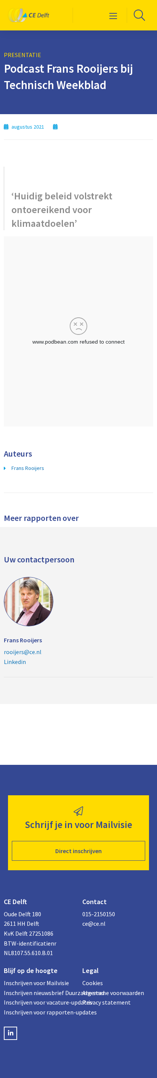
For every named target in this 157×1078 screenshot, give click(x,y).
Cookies (92, 983)
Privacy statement (106, 1002)
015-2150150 (98, 914)
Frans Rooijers (27, 468)
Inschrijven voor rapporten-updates (39, 1012)
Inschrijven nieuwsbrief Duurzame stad (39, 993)
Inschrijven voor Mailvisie (36, 983)
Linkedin (15, 662)
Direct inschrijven (78, 851)
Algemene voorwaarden (113, 993)
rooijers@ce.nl (23, 652)
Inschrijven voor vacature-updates (39, 1002)
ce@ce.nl (94, 923)
